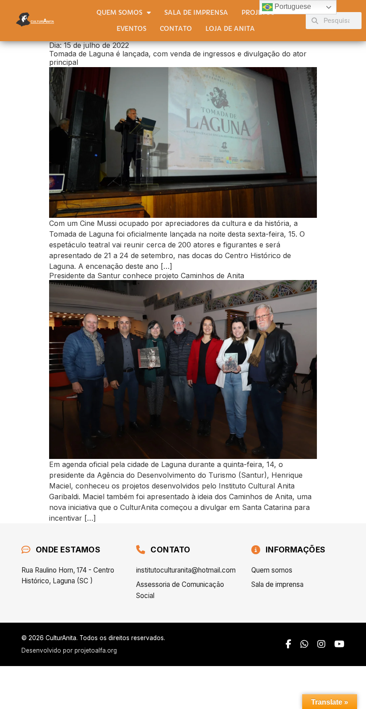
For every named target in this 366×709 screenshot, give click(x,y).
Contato (176, 29)
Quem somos (119, 12)
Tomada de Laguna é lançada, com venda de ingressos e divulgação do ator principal (178, 58)
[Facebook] (288, 644)
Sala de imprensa (196, 12)
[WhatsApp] (304, 644)
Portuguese (292, 6)
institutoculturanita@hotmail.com (182, 570)
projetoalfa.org (96, 650)
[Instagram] (321, 644)
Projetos (257, 12)
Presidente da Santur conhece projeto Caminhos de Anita (146, 275)
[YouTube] (339, 644)
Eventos (131, 29)
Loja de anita (230, 29)
